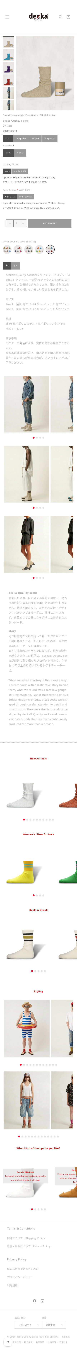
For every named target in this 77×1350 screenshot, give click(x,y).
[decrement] (9, 223)
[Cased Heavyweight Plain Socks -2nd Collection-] (17, 249)
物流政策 (40, 1342)
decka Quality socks (27, 1337)
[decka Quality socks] (38, 17)
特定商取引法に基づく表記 (22, 1269)
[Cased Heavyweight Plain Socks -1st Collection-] (7, 249)
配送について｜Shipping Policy (26, 1238)
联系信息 (63, 1342)
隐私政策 (17, 1342)
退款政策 (65, 1337)
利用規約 (12, 1285)
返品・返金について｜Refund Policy (29, 1246)
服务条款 (28, 1342)
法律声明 (52, 1342)
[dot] (24, 820)
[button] (7, 17)
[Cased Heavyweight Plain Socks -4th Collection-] (39, 249)
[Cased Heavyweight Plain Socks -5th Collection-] (50, 249)
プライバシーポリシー (20, 1277)
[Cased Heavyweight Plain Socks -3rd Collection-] (28, 249)
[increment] (23, 223)
